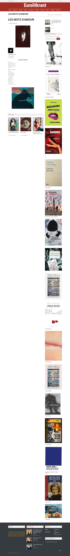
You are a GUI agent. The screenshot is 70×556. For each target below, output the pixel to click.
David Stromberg (48, 444)
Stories (25, 10)
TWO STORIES (23, 132)
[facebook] (57, 1)
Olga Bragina (47, 519)
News (47, 10)
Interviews (31, 10)
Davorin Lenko (47, 66)
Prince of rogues (35, 547)
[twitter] (59, 1)
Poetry (20, 10)
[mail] (61, 1)
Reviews (42, 10)
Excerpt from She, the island (13, 132)
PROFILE (11, 56)
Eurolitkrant (35, 5)
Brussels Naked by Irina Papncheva (51, 216)
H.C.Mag (52, 10)
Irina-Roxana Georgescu (49, 97)
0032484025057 (57, 532)
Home (10, 10)
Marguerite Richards (36, 535)
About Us (15, 10)
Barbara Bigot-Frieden (13, 23)
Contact (57, 10)
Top (60, 550)
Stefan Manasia (48, 415)
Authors (37, 10)
